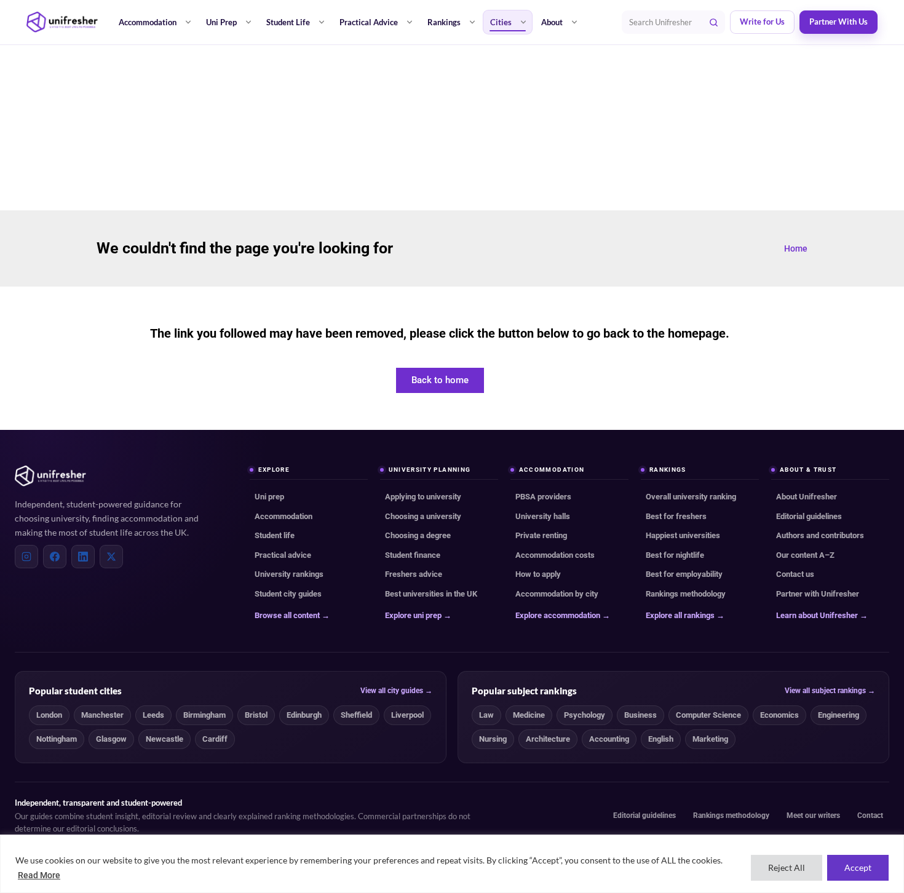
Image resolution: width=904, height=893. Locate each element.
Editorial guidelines (809, 516)
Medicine (529, 715)
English (660, 739)
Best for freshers (676, 516)
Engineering (838, 715)
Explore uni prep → (418, 615)
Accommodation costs (555, 555)
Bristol (256, 715)
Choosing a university (423, 516)
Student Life (288, 22)
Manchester (102, 715)
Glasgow (111, 739)
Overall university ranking (691, 496)
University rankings (289, 574)
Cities (501, 22)
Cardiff (215, 739)
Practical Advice (368, 22)
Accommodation (147, 22)
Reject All (786, 867)
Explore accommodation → (562, 615)
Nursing (493, 739)
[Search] (713, 22)
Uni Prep (221, 22)
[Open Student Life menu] (321, 22)
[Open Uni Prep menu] (248, 22)
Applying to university (423, 496)
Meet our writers (813, 815)
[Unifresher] (62, 22)
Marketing (710, 739)
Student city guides (288, 593)
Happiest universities (683, 535)
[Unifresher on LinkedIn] (83, 556)
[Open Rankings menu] (472, 22)
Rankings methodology (686, 593)
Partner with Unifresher (817, 593)
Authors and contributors (820, 535)
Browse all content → (292, 615)
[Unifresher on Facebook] (54, 556)
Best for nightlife (675, 555)
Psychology (584, 715)
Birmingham (204, 715)
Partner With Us (838, 21)
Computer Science (708, 715)
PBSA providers (543, 496)
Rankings (444, 22)
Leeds (153, 715)
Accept (857, 867)
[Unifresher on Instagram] (26, 556)
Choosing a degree (418, 535)
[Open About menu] (574, 22)
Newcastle (164, 739)
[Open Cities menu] (523, 22)
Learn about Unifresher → (822, 615)
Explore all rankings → (685, 615)
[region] (452, 864)
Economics (779, 715)
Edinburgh (304, 715)
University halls (542, 516)
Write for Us (762, 21)
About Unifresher (806, 496)
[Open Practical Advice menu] (409, 22)
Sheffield (356, 715)
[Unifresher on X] (111, 556)
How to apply (538, 574)
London (49, 715)
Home (795, 248)
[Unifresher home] (50, 476)
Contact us (795, 574)
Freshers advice (413, 574)
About (552, 22)
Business (640, 715)
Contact (870, 815)
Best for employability (684, 574)
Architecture (548, 739)
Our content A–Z (805, 555)
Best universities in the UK (431, 593)
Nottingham (56, 739)
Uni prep (269, 496)
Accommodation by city (556, 593)
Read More (39, 875)
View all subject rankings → (830, 690)
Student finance (412, 555)
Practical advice (283, 555)
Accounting (609, 739)
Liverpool (407, 715)
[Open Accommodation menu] (188, 22)
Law (486, 715)
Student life (275, 535)
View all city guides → (396, 690)
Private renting (541, 535)
